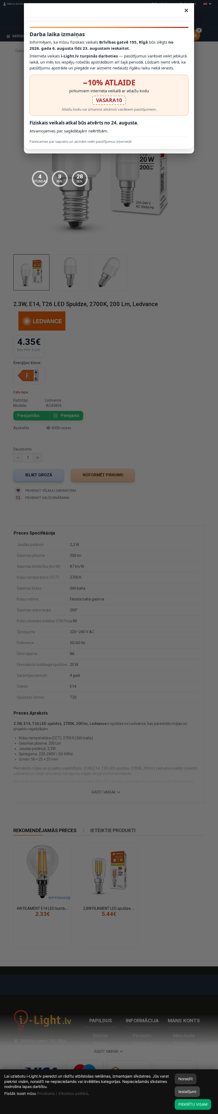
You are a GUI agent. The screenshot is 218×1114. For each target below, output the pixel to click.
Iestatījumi (187, 1091)
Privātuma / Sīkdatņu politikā (62, 1093)
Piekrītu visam (192, 1104)
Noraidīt (185, 1079)
